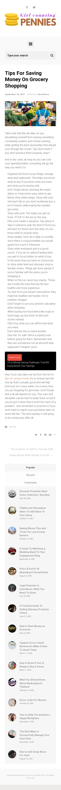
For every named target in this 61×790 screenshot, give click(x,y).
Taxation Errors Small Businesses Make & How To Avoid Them (33, 646)
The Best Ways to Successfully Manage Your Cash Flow (35, 735)
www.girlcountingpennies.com (19, 775)
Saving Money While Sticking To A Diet (29, 455)
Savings (12, 426)
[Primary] (30, 43)
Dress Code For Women (33, 700)
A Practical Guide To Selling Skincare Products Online (34, 609)
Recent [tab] (31, 475)
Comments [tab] (30, 482)
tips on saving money (17, 378)
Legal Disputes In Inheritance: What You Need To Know (32, 589)
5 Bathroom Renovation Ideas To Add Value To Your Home (33, 512)
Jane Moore (43, 94)
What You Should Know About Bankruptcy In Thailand (32, 683)
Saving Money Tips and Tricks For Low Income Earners (33, 532)
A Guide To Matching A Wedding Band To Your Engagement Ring (32, 552)
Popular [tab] (30, 467)
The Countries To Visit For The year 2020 (32, 449)
